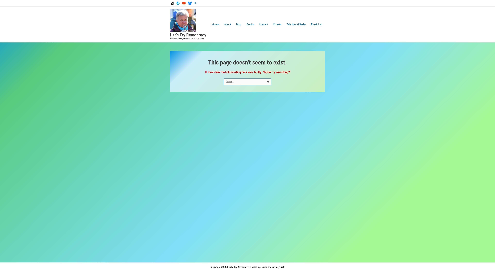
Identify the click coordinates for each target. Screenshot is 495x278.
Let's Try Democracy (188, 34)
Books (250, 24)
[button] (195, 3)
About (227, 24)
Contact (263, 24)
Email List (316, 24)
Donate (277, 24)
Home (215, 24)
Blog (238, 24)
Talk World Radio (296, 24)
